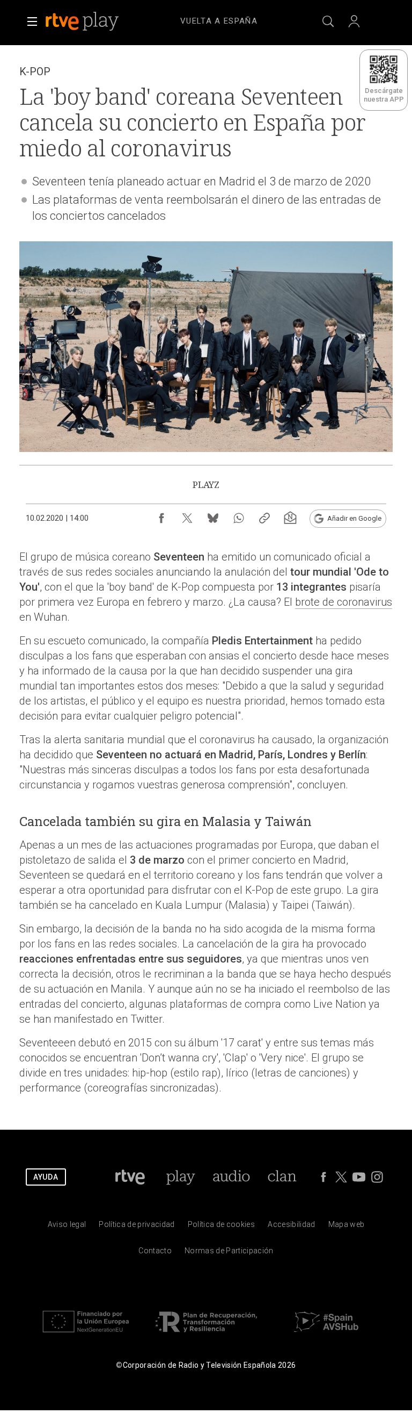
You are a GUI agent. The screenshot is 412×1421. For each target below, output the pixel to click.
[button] (32, 21)
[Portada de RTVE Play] (83, 21)
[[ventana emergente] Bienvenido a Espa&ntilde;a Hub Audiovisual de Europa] (326, 1334)
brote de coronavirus (343, 601)
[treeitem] (219, 21)
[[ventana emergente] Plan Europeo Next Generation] (85, 1334)
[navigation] (219, 19)
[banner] (96, 21)
